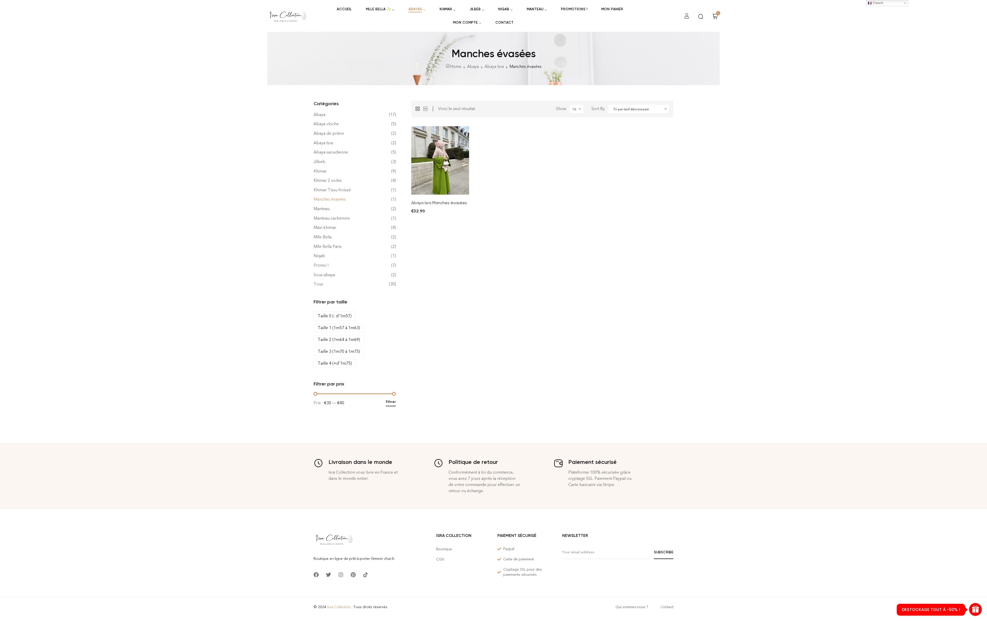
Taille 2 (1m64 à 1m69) (339, 339)
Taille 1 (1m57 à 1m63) (339, 327)
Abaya (473, 66)
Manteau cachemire (332, 218)
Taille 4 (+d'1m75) (335, 363)
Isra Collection (339, 607)
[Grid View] (417, 108)
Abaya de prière (329, 133)
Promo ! (321, 265)
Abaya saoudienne (331, 152)
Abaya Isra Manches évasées (439, 202)
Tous (318, 284)
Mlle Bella (323, 237)
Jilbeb (319, 161)
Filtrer (391, 402)
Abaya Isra (494, 66)
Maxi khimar (325, 227)
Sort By (598, 108)
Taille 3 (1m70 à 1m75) (339, 351)
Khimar (320, 171)
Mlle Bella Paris (328, 246)
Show (561, 108)
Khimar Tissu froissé (332, 189)
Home (455, 66)
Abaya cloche (326, 123)
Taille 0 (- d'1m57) (334, 315)
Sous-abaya (324, 274)
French (877, 3)
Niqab (319, 255)
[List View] (425, 108)
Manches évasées (330, 199)
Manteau (322, 208)
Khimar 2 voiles (328, 180)
